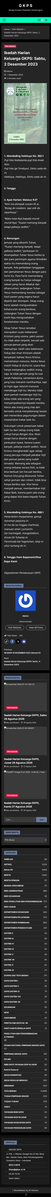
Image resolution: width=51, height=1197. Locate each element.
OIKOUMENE (10, 1018)
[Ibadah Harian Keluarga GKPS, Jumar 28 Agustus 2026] (25, 741)
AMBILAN (8, 859)
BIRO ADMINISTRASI (13, 891)
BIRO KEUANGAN (12, 896)
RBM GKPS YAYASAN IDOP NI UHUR (20, 1064)
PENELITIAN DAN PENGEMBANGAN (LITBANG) (20, 1035)
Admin (10, 71)
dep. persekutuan (12, 722)
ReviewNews (19, 1190)
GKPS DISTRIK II (11, 986)
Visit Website (14, 627)
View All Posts (36, 627)
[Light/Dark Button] (40, 20)
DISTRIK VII (9, 959)
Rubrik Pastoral (11, 1070)
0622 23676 (14, 1165)
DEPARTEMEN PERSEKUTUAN (18, 928)
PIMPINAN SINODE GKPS (15, 1054)
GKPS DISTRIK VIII (12, 996)
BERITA (7, 875)
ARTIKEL (8, 864)
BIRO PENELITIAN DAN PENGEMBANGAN (23, 901)
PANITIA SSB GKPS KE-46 (16, 1023)
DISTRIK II (8, 933)
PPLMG (7, 1059)
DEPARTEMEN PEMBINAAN (16, 922)
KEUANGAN (9, 1007)
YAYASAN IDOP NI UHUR (15, 1117)
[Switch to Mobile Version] (25, 1195)
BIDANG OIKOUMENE (14, 885)
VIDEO (7, 1107)
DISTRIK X (8, 965)
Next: (22, 661)
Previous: (22, 651)
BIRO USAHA (10, 907)
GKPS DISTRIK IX (12, 991)
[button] (4, 20)
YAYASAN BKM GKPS (14, 1112)
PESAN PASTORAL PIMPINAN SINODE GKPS (24, 1045)
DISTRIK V (8, 954)
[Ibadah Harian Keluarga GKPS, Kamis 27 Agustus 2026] (25, 784)
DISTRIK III (9, 938)
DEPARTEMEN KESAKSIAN (16, 912)
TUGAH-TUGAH (11, 1101)
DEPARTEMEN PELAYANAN (16, 917)
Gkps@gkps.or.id (17, 1169)
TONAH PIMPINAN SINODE (16, 1096)
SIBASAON (9, 1085)
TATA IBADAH (10, 46)
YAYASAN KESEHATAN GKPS (17, 1122)
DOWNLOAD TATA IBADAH (16, 975)
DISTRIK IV (9, 944)
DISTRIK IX (9, 949)
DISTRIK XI (9, 970)
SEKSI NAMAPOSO (12, 1075)
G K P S (25, 5)
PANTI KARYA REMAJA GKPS (17, 1028)
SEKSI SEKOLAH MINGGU (16, 1080)
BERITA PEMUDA (11, 880)
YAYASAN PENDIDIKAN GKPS (17, 1128)
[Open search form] (46, 20)
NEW (6, 1012)
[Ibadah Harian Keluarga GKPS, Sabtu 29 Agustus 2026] (25, 697)
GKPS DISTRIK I (11, 981)
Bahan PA (8, 870)
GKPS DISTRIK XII (12, 1002)
